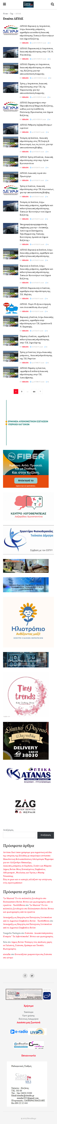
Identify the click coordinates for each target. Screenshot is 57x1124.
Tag (11, 14)
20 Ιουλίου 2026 (37, 244)
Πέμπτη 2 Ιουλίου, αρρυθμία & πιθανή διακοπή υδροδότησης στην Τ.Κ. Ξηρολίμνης (34, 339)
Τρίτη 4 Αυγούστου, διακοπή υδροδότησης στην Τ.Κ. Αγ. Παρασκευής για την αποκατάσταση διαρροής (33, 88)
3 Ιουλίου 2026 (37, 331)
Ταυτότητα (28, 1012)
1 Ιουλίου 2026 (37, 347)
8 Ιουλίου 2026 (37, 311)
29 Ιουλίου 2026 (37, 152)
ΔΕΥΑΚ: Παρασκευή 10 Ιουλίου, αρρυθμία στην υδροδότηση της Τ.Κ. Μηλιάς (35, 291)
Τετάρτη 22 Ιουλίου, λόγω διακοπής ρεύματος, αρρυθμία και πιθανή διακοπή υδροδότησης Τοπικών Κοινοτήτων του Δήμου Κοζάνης (36, 209)
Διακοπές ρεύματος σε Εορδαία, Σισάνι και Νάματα (27, 866)
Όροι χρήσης (28, 1015)
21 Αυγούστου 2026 (38, 43)
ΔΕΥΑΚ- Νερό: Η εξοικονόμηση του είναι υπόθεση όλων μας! (35, 306)
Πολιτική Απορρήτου (28, 1019)
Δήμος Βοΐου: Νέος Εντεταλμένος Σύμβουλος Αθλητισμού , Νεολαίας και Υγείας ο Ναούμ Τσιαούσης (24, 873)
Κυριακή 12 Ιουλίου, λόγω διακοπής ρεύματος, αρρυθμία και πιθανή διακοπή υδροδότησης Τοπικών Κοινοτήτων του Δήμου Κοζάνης (36, 272)
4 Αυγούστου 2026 (38, 97)
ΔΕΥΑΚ (18, 14)
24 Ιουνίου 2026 (37, 382)
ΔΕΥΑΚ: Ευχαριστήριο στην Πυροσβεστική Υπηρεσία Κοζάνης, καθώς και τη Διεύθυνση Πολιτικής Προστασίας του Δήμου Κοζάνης (36, 109)
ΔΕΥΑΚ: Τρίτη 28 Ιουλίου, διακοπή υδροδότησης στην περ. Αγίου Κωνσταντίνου (36, 160)
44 (34, 391)
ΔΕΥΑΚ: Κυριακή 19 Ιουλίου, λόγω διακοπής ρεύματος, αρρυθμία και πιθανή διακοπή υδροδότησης (36, 253)
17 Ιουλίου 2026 (37, 260)
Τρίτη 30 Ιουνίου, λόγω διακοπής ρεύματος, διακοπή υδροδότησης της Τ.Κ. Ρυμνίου (36, 355)
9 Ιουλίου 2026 (37, 299)
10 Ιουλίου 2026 (37, 283)
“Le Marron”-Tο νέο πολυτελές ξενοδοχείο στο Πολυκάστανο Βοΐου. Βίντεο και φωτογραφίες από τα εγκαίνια (28, 909)
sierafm (25, 43)
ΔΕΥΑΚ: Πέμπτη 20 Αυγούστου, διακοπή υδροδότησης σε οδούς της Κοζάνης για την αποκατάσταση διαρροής (35, 69)
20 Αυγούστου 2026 (39, 78)
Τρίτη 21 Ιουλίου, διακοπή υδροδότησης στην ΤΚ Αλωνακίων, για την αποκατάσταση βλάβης (37, 189)
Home (5, 14)
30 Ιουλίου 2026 (37, 132)
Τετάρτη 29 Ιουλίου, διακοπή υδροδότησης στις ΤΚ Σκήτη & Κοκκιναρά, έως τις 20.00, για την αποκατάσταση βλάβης (36, 143)
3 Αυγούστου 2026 (38, 119)
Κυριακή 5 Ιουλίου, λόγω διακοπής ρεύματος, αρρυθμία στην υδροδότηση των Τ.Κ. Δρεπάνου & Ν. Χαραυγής (36, 322)
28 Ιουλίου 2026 (37, 168)
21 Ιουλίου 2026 (37, 197)
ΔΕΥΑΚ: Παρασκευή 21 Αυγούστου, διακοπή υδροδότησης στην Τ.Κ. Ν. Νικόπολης (36, 52)
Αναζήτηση (8, 830)
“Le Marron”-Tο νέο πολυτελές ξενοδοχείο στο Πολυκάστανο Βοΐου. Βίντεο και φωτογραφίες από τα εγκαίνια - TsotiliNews (28, 902)
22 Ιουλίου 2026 (37, 180)
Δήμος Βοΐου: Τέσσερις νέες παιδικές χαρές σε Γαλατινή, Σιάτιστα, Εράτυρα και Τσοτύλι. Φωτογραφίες (27, 945)
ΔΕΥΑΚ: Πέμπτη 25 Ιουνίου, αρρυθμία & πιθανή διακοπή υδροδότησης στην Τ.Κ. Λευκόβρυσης (34, 373)
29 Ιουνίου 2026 (37, 363)
